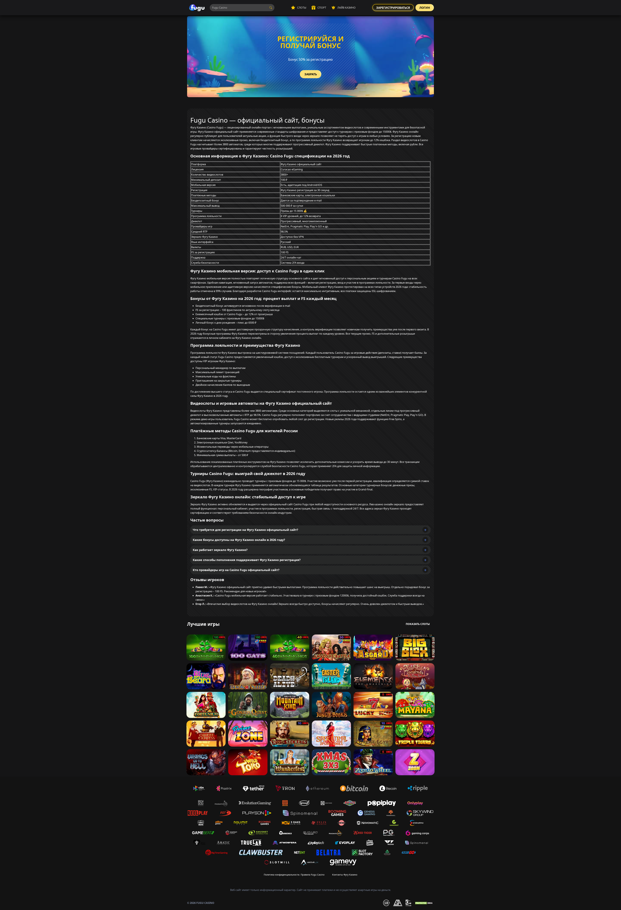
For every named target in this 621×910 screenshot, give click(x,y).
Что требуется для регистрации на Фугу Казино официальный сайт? (245, 530)
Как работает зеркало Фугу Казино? (220, 550)
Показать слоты (418, 624)
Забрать (310, 74)
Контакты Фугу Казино (344, 874)
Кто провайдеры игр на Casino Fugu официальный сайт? (236, 570)
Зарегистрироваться (393, 8)
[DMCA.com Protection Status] (424, 903)
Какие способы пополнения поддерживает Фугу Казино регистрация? (247, 560)
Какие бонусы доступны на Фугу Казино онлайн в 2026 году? (239, 540)
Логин (424, 8)
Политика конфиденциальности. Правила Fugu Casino (294, 874)
